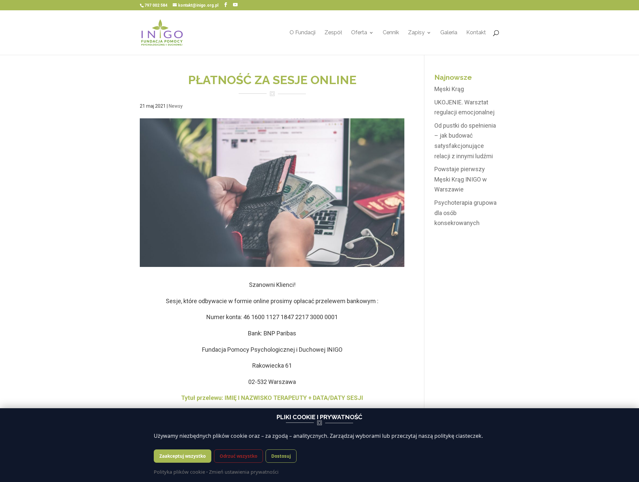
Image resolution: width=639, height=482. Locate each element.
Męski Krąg (449, 88)
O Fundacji (303, 33)
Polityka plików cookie (179, 471)
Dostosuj (281, 456)
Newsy (176, 106)
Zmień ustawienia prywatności (244, 471)
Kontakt (476, 33)
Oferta (359, 33)
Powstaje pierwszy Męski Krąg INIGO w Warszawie (460, 179)
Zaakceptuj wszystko (182, 456)
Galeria (448, 33)
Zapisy (416, 33)
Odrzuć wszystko (238, 456)
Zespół (333, 33)
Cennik (391, 33)
